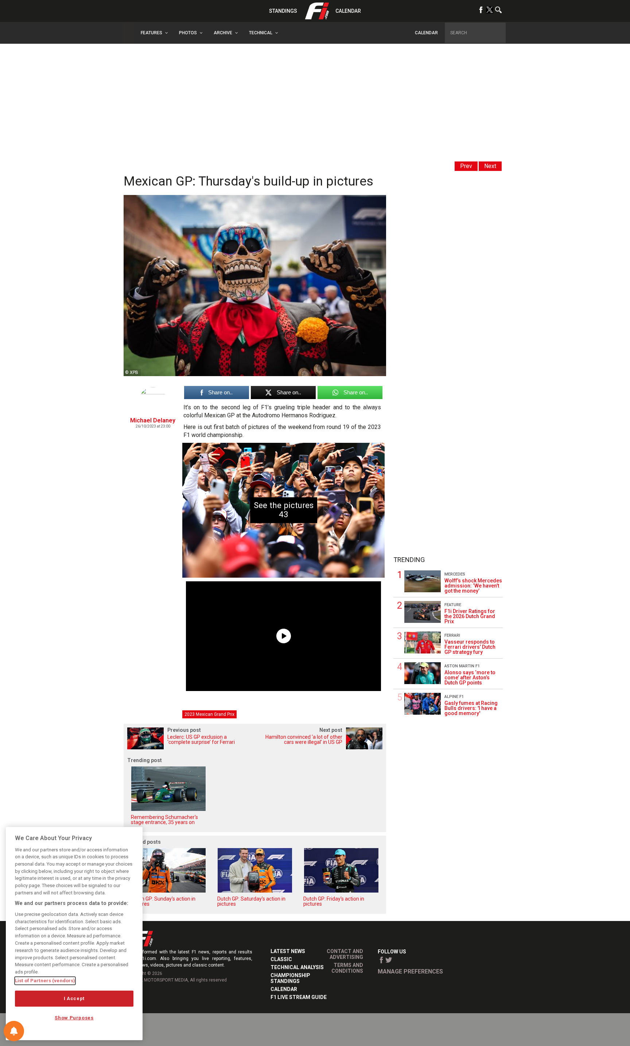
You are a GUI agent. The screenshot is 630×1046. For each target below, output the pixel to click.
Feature (452, 604)
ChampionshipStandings (290, 978)
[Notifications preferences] (14, 1031)
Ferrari (452, 635)
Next (490, 166)
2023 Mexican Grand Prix (209, 714)
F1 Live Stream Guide (299, 997)
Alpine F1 (454, 696)
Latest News (288, 951)
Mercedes (454, 574)
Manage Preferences (410, 971)
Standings (283, 11)
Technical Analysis (297, 967)
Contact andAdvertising (345, 954)
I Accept (74, 998)
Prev (466, 166)
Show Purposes (74, 1017)
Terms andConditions (347, 968)
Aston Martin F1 (462, 666)
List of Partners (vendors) (45, 980)
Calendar (348, 11)
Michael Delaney (152, 420)
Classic (281, 959)
